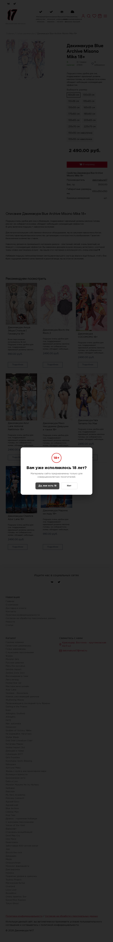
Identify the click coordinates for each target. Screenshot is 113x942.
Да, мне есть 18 (47, 486)
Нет (69, 486)
